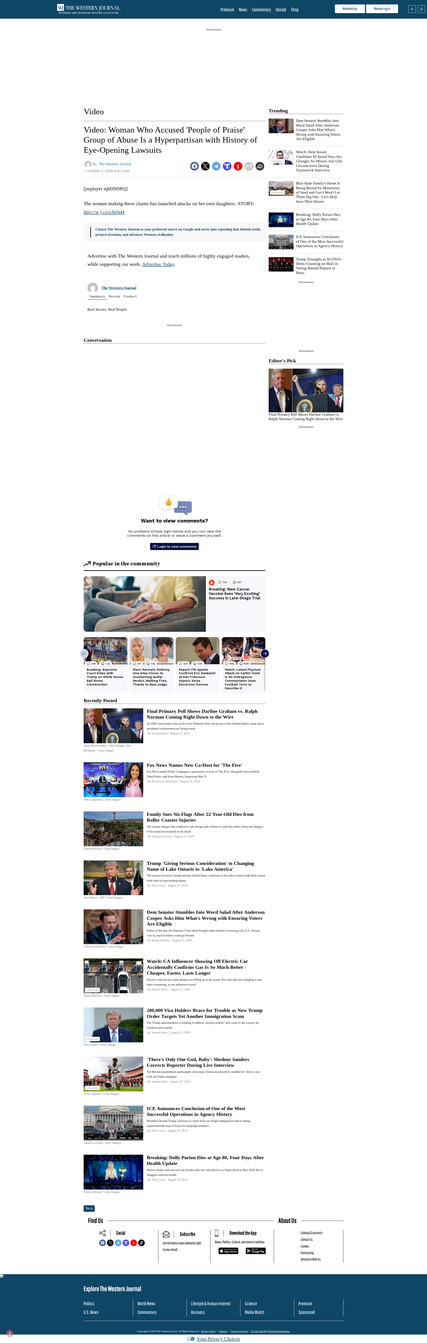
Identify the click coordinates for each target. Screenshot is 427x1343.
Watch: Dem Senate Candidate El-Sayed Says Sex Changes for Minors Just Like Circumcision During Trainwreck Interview (319, 161)
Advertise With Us (311, 1259)
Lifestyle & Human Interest (211, 1303)
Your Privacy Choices (218, 1338)
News (243, 9)
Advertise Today (158, 264)
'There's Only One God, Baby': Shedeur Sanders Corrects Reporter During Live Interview (198, 1062)
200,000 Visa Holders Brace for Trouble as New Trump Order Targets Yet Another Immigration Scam (205, 1013)
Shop (295, 9)
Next (89, 1208)
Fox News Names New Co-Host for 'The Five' (194, 765)
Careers (305, 1246)
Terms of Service (239, 1331)
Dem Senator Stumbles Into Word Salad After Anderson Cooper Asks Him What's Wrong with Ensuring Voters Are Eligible (318, 130)
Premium (227, 9)
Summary (97, 296)
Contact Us (307, 1239)
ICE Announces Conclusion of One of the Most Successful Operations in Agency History (319, 241)
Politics (89, 1303)
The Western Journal (119, 288)
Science (251, 1303)
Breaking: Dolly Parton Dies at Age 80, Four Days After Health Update (318, 219)
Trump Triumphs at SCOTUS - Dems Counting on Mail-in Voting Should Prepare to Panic (319, 266)
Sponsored (306, 1312)
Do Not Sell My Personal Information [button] (270, 1331)
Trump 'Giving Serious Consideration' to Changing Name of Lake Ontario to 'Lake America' (200, 866)
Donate (281, 9)
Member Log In (382, 8)
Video (94, 111)
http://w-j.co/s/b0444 (104, 212)
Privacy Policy (208, 1331)
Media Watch (254, 1312)
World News (146, 1303)
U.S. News (91, 1312)
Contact (130, 296)
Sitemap (223, 1331)
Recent (114, 296)
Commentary (261, 9)
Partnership (307, 1253)
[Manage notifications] (9, 1333)
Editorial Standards (311, 1233)
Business (198, 1312)
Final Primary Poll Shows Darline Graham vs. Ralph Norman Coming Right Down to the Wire (306, 416)
